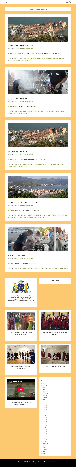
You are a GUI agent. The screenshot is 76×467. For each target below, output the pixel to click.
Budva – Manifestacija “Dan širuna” (21, 46)
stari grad (40, 268)
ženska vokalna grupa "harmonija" (21, 60)
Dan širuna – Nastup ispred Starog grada (23, 202)
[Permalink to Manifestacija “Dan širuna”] (38, 82)
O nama (45, 387)
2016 (15, 111)
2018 (45, 421)
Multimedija (44, 441)
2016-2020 (45, 415)
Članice (45, 397)
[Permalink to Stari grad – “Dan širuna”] (38, 239)
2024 (45, 407)
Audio (44, 445)
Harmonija (44, 385)
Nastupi (43, 399)
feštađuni (36, 58)
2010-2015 (45, 427)
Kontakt (43, 451)
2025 (45, 405)
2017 (15, 58)
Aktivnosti (45, 393)
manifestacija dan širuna (46, 58)
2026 (44, 401)
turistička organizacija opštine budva (48, 111)
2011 (15, 215)
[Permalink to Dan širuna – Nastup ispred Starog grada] (38, 187)
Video (44, 447)
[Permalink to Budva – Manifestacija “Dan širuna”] (38, 29)
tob (58, 164)
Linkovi (43, 453)
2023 (45, 409)
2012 (45, 435)
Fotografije (45, 443)
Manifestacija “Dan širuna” (17, 98)
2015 (15, 164)
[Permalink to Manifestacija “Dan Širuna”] (38, 135)
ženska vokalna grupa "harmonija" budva (36, 217)
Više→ (60, 53)
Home (42, 383)
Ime (44, 389)
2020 (45, 417)
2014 (45, 431)
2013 (45, 433)
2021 (45, 413)
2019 (45, 419)
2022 (45, 411)
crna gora (30, 58)
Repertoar (45, 391)
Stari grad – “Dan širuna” (17, 255)
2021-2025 (45, 403)
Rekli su (45, 395)
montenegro (58, 58)
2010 (15, 268)
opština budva (42, 164)
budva (24, 58)
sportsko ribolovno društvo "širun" (51, 215)
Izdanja (45, 449)
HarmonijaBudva (28, 48)
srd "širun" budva (52, 164)
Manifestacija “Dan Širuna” (18, 151)
